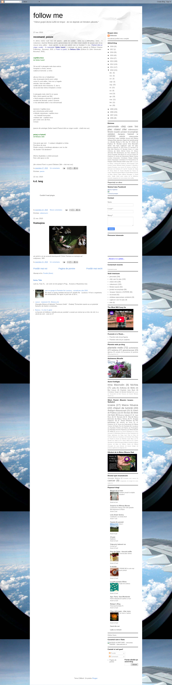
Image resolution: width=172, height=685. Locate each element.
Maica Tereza (122, 419)
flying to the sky (122, 142)
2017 (112, 49)
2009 (112, 109)
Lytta (136, 149)
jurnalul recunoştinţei (129, 132)
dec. (111, 73)
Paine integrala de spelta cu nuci (120, 598)
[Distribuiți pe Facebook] (75, 168)
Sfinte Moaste (117, 161)
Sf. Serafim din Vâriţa (132, 169)
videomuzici (44, 213)
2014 (112, 58)
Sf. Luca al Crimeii (130, 154)
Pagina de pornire (67, 268)
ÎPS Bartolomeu (119, 152)
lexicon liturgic (132, 446)
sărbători (111, 134)
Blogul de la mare (116, 491)
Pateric (126, 428)
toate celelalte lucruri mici (124, 138)
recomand (113, 295)
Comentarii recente (112, 269)
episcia (110, 352)
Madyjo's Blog (115, 604)
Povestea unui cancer (118, 167)
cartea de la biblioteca (131, 176)
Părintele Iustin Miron (128, 438)
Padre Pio (118, 426)
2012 (112, 64)
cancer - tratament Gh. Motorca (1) (47, 302)
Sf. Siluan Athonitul (125, 420)
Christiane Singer (127, 158)
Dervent (118, 431)
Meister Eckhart (127, 392)
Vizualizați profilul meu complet (118, 38)
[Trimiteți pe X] (72, 168)
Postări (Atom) (48, 273)
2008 (112, 112)
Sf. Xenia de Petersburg (121, 156)
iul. (111, 87)
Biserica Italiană (113, 147)
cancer (125, 144)
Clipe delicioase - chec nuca (120, 611)
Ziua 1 (121, 524)
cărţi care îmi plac (116, 279)
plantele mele (115, 347)
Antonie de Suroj (126, 422)
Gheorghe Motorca (114, 478)
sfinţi (111, 431)
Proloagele (134, 428)
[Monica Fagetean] (109, 192)
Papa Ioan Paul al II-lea (128, 435)
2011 (112, 67)
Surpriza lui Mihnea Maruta (120, 506)
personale (113, 126)
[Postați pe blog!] (70, 168)
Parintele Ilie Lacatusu (131, 426)
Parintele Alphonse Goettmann (116, 437)
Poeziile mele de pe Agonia (119, 337)
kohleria (115, 350)
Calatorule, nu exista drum (118, 517)
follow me (48, 15)
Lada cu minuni (115, 630)
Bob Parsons (122, 394)
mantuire (110, 178)
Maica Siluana (130, 405)
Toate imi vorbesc (124, 583)
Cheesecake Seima (125, 553)
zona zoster (124, 178)
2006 (112, 118)
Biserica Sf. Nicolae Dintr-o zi (124, 149)
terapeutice (123, 481)
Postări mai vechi (94, 268)
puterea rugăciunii (112, 447)
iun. (111, 91)
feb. (111, 102)
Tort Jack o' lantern (125, 613)
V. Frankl (135, 174)
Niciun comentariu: (56, 210)
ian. (111, 105)
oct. (111, 79)
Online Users (112, 635)
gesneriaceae (128, 350)
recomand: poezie (43, 37)
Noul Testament (132, 433)
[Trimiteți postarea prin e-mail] (64, 168)
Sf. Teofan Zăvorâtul (124, 170)
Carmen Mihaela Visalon (119, 165)
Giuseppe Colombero (119, 160)
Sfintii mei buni (113, 146)
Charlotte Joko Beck (117, 154)
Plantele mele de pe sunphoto (120, 340)
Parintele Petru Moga (132, 437)
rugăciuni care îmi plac (129, 146)
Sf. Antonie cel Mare (130, 167)
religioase (122, 447)
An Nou (127, 152)
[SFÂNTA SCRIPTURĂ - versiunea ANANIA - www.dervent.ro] (123, 644)
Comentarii (114, 656)
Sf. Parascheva (131, 160)
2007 (112, 115)
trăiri (112, 149)
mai (111, 93)
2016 (112, 52)
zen (120, 178)
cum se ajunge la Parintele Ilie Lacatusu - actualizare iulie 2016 (66, 290)
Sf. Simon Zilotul (112, 170)
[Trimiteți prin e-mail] (68, 168)
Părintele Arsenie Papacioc (118, 429)
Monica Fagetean (112, 189)
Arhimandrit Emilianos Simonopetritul (124, 163)
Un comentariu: (55, 168)
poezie (42, 171)
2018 (112, 46)
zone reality (131, 178)
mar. (111, 99)
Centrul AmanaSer (114, 158)
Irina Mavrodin (133, 144)
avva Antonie (120, 446)
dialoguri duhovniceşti (117, 411)
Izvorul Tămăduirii (127, 431)
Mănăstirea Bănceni (120, 433)
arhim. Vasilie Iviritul (113, 176)
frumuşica (39, 223)
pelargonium (113, 354)
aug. (111, 85)
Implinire (113, 539)
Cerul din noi (115, 626)
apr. (111, 96)
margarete (115, 178)
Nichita (134, 384)
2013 (112, 61)
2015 (112, 55)
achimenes (111, 138)
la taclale (113, 566)
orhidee (118, 352)
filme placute (117, 140)
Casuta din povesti (117, 522)
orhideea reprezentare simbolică (120, 297)
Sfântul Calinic (117, 174)
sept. (111, 82)
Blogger (94, 678)
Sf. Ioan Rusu (123, 147)
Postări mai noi (40, 268)
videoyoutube (133, 136)
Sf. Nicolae (118, 144)
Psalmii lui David (114, 438)
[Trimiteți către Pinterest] (77, 168)
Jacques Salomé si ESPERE (119, 292)
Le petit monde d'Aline (118, 582)
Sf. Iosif (123, 169)
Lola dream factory (117, 515)
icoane (111, 405)
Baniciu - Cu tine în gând (43, 310)
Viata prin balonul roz (118, 544)
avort (121, 176)
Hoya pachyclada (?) (116, 606)
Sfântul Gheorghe (127, 174)
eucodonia (126, 352)
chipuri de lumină (128, 140)
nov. (111, 76)
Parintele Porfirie (115, 428)
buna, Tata (37, 280)
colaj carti (129, 161)
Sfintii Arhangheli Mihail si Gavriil (120, 172)
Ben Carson (112, 390)
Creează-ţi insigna (113, 193)
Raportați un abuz (115, 182)
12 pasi (112, 537)
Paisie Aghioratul (112, 435)
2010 (112, 70)
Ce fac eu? (113, 546)
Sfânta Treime (133, 156)
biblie (124, 161)
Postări (113, 653)
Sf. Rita (128, 417)
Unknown (113, 35)
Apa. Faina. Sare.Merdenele (120, 597)
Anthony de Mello (114, 151)
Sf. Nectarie (132, 147)
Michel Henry (125, 151)
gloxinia (135, 352)
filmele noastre (114, 132)
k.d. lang (38, 181)
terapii (131, 481)
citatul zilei (120, 129)
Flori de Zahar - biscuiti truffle (121, 551)
